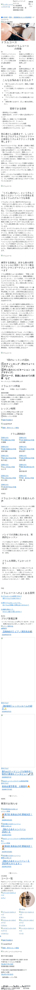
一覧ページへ (12, 796)
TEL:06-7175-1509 (7, 964)
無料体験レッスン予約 (9, 977)
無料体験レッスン (31, 4)
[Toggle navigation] (32, 13)
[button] (18, 597)
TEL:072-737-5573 (7, 974)
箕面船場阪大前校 (26, 987)
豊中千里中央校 (16, 987)
